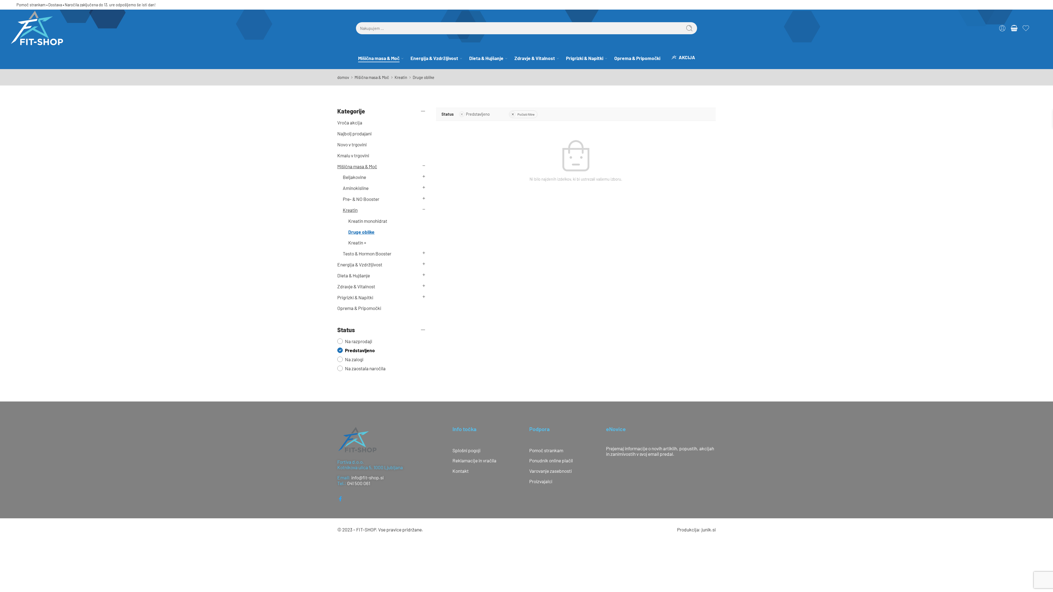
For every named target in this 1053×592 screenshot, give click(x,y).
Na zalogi (354, 373)
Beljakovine (354, 190)
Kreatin (401, 91)
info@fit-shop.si (367, 491)
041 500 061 (358, 497)
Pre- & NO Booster (361, 212)
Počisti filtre (525, 128)
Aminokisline (356, 201)
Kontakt (460, 484)
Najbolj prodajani (354, 147)
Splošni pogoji (466, 464)
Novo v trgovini (352, 158)
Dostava (55, 18)
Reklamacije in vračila (474, 474)
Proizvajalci (540, 495)
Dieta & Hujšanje (486, 72)
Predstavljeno (478, 127)
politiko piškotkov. (982, 559)
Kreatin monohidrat (367, 234)
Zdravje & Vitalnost (534, 72)
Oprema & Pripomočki (637, 72)
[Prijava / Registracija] (1002, 42)
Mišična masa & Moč (379, 72)
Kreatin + (357, 256)
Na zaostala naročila (365, 382)
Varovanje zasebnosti (550, 484)
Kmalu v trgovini (353, 169)
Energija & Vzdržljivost (434, 72)
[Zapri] (1047, 7)
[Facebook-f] (340, 513)
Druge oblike (361, 245)
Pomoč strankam (31, 18)
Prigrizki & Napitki (584, 72)
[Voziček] (1014, 42)
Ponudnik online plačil (551, 474)
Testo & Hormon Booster (367, 267)
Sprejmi (982, 572)
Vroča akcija (349, 136)
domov (343, 91)
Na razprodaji (358, 355)
